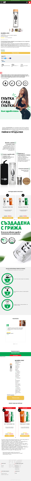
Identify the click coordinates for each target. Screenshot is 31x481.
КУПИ (9, 435)
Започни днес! (15, 355)
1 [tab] (15, 437)
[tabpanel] (8, 207)
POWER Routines (17, 469)
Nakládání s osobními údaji (4, 474)
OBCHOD (2, 465)
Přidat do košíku (15, 53)
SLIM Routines (16, 465)
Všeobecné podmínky (4, 473)
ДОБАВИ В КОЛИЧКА (8, 217)
